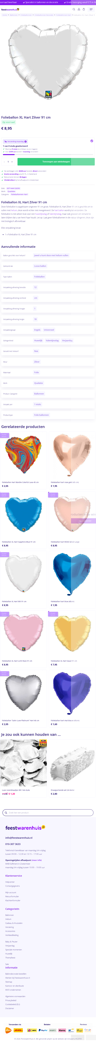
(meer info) (37, 860)
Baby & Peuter (11, 941)
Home (4, 15)
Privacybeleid (10, 1000)
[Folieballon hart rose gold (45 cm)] (72, 455)
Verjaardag (9, 945)
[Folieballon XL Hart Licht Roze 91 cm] (23, 634)
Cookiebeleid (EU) (12, 1004)
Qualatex (11, 191)
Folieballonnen (26, 15)
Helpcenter (10, 882)
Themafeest (10, 957)
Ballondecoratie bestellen (15, 974)
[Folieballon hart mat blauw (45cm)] (72, 693)
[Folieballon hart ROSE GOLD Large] (72, 514)
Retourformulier (12, 896)
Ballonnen (14, 15)
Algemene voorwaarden (15, 996)
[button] (91, 9)
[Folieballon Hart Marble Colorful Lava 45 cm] (23, 455)
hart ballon (59, 210)
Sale (7, 964)
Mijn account (10, 892)
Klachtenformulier (12, 900)
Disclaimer (9, 1008)
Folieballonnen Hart (63, 15)
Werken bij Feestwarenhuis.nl (17, 978)
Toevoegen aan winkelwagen (56, 162)
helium (14, 210)
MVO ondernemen (13, 990)
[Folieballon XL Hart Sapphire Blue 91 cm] (23, 514)
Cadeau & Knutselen (13, 923)
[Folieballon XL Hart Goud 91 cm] (72, 634)
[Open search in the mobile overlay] (48, 812)
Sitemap (8, 982)
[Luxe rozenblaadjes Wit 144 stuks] (23, 763)
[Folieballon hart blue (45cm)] (72, 574)
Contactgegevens (12, 886)
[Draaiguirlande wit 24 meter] (72, 763)
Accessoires (10, 931)
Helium (8, 919)
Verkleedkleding (11, 935)
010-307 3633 (12, 844)
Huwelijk (8, 953)
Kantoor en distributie (14, 986)
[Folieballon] (23, 693)
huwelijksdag (41, 214)
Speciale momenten (13, 949)
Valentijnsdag (55, 214)
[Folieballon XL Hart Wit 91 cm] (23, 574)
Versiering (9, 927)
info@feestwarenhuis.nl (18, 837)
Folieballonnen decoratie (44, 15)
